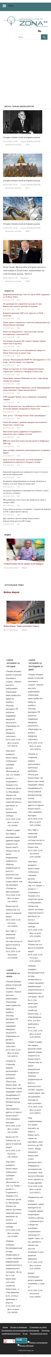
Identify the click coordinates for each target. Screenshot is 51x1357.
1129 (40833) (35, 961)
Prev (7, 549)
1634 (18, 365)
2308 (28, 281)
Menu (11, 6)
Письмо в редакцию (18, 1327)
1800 (18, 337)
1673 (18, 418)
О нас (25, 1334)
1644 (18, 393)
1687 (18, 402)
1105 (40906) (35, 1297)
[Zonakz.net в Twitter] (18, 32)
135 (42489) (12, 1236)
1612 (18, 412)
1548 (18, 465)
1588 (18, 515)
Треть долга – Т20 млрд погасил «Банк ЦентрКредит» (24, 416)
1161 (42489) (35, 936)
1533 (18, 374)
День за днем (13, 743)
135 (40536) (12, 1312)
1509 (18, 456)
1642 (18, 309)
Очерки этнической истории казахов (21, 137)
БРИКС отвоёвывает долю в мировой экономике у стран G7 (36, 1280)
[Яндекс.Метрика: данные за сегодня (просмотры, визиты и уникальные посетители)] (26, 1345)
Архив (5, 1327)
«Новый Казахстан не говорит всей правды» (24, 564)
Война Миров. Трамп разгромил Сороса (21, 626)
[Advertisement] (25, 69)
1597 (18, 346)
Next (44, 549)
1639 (18, 437)
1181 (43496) (35, 825)
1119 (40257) (35, 1192)
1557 (18, 356)
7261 (28, 145)
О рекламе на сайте (38, 1327)
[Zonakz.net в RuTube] (40, 32)
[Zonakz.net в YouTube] (25, 32)
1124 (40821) (35, 1113)
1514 (18, 487)
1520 (18, 496)
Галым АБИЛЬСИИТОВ (30, 141)
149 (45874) (12, 1056)
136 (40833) (12, 1157)
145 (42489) (12, 825)
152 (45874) (12, 746)
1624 (18, 384)
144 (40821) (12, 901)
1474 (18, 446)
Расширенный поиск (38, 1334)
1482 (18, 524)
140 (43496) (12, 1132)
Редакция (25, 278)
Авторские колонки (13, 145)
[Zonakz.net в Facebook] (21, 32)
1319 (18, 505)
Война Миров (11, 592)
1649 (18, 477)
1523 (18, 328)
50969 (24, 630)
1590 (18, 318)
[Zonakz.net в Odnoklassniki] (32, 32)
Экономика (12, 955)
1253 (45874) (35, 749)
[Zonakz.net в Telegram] (29, 32)
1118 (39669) (35, 1268)
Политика (11, 923)
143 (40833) (12, 926)
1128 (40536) (35, 1037)
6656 (28, 231)
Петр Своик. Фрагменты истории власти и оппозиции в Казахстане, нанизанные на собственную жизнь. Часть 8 (24, 270)
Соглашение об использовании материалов (20, 1330)
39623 (24, 568)
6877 (28, 188)
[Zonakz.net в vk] (36, 32)
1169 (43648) (35, 857)
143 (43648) (12, 958)
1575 (18, 300)
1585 (18, 428)
